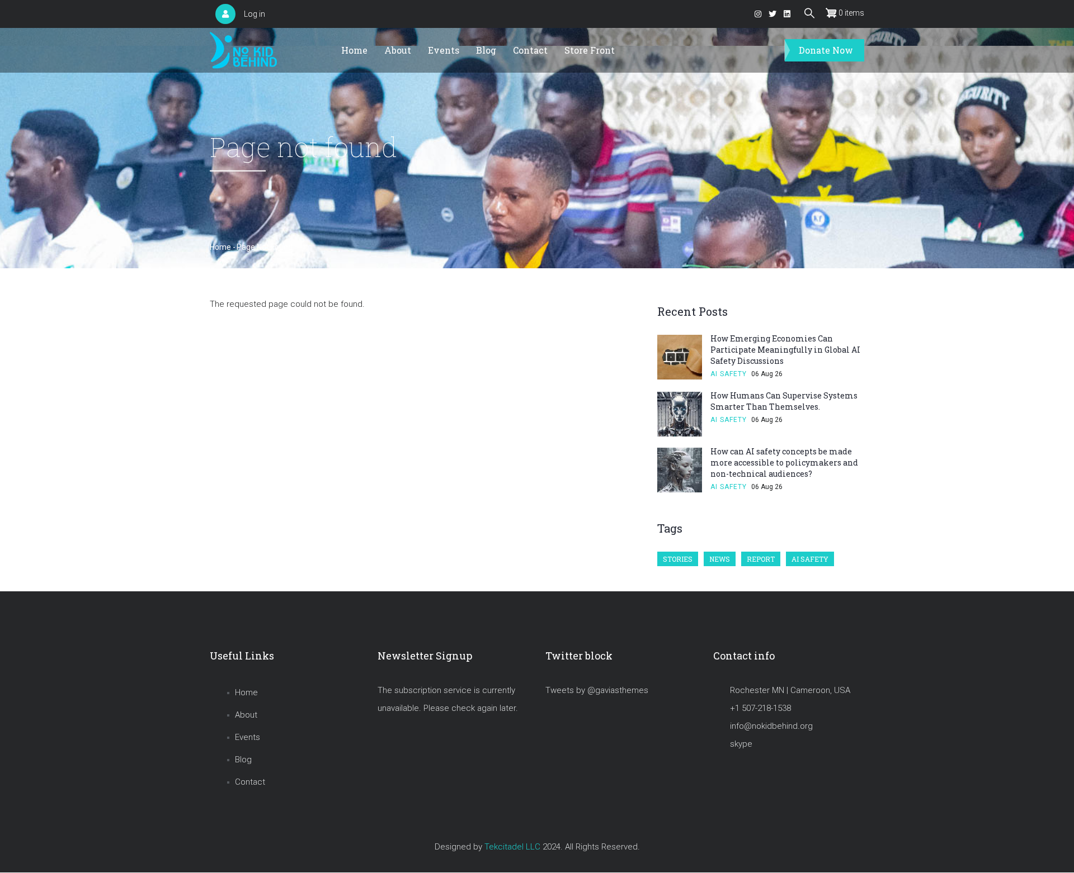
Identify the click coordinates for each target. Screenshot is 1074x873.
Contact (530, 50)
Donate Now (826, 50)
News (719, 558)
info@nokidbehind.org (771, 726)
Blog (486, 50)
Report (761, 558)
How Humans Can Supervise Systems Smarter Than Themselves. (784, 401)
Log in (254, 14)
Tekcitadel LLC (512, 847)
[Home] (243, 50)
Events (443, 50)
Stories (678, 558)
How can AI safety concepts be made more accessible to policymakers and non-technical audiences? (784, 462)
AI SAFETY (728, 374)
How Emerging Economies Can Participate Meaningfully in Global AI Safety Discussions (785, 349)
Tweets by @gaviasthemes (596, 690)
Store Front (589, 50)
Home (354, 50)
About (397, 50)
